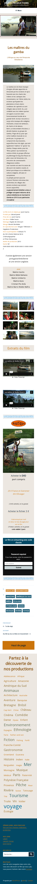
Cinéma (8, 715)
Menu (20, 10)
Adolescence (9, 676)
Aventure (9, 700)
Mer (28, 764)
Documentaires (22, 591)
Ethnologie (11, 606)
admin (24, 881)
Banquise (22, 700)
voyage (26, 611)
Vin (15, 801)
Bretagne (10, 705)
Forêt (27, 740)
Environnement (17, 724)
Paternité (27, 775)
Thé (5, 796)
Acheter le (18, 475)
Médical (7, 775)
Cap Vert (7, 710)
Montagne (9, 770)
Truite (7, 801)
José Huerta (7, 844)
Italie (27, 759)
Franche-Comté (12, 745)
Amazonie (10, 596)
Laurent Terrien (8, 841)
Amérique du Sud (23, 596)
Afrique (20, 676)
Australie (23, 695)
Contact (30, 881)
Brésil (8, 601)
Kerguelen (9, 765)
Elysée (15, 720)
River (30, 785)
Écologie (17, 601)
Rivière (18, 611)
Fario (6, 735)
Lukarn (5, 839)
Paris (16, 775)
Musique (10, 611)
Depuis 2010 (10, 591)
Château (26, 710)
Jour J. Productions (16, 3)
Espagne (8, 730)
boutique (29, 869)
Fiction (9, 739)
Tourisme (18, 795)
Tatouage (28, 790)
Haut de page (18, 645)
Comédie (21, 715)
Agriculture (10, 681)
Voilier (22, 801)
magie (19, 765)
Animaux (11, 690)
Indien (21, 606)
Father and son (17, 735)
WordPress (16, 881)
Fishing (20, 740)
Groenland (9, 754)
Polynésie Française (16, 780)
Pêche (21, 784)
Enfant (24, 719)
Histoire (9, 759)
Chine (16, 710)
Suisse (18, 790)
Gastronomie (13, 750)
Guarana (20, 754)
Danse (7, 719)
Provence (9, 785)
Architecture (10, 695)
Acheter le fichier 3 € (18, 511)
